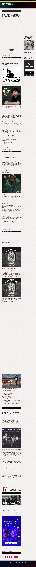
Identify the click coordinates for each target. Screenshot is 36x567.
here (12, 508)
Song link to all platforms (5, 170)
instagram (10, 563)
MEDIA (11, 6)
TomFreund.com (16, 403)
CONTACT (20, 6)
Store (16, 6)
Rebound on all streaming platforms (7, 245)
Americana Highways (10, 268)
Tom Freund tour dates (27, 54)
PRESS (14, 6)
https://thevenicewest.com (7, 515)
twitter (13, 563)
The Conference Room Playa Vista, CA (7, 393)
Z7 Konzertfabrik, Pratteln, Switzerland (7, 401)
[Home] (7, 4)
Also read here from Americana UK (7, 506)
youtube (16, 563)
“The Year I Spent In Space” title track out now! (10, 156)
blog (8, 55)
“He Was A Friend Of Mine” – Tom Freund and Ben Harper (10, 425)
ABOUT (8, 6)
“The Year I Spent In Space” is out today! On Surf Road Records (11, 63)
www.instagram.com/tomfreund (28, 81)
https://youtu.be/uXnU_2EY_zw (8, 53)
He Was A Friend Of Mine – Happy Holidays (10, 413)
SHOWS (6, 6)
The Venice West (4, 512)
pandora (25, 563)
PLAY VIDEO (4, 143)
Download (12, 49)
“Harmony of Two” (10, 123)
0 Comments (3, 57)
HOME (1, 6)
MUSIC (3, 6)
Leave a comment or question (8, 57)
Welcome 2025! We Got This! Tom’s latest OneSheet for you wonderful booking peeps (11, 16)
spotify (22, 563)
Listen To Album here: (5, 84)
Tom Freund (5, 55)
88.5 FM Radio (4, 301)
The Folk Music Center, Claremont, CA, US (8, 397)
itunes (19, 563)
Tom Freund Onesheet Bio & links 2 (6, 49)
